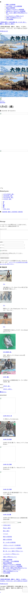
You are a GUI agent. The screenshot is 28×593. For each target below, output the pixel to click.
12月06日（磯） (7, 199)
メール (2, 245)
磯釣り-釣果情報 (10, 4)
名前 (1, 242)
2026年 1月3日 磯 (7, 514)
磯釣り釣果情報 (7, 539)
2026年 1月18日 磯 (7, 439)
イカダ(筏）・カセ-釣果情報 (14, 6)
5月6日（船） (7, 386)
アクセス (5, 533)
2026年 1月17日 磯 (7, 464)
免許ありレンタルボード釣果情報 (12, 548)
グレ (4, 284)
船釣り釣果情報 (10, 8)
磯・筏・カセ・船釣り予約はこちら (13, 551)
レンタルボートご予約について (15, 16)
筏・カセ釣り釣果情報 (9, 542)
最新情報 (4, 211)
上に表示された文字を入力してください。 (12, 253)
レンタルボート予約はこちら (11, 554)
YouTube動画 (9, 19)
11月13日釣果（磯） (8, 194)
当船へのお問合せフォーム (13, 17)
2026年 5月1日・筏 (7, 415)
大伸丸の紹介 (7, 525)
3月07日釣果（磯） (8, 197)
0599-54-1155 (4, 31)
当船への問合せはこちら (10, 556)
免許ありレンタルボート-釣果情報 (15, 11)
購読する (3, 392)
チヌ (4, 326)
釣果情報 (20, 211)
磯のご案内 (6, 531)
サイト (2, 247)
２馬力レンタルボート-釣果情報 (15, 9)
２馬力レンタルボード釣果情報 (12, 545)
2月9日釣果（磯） (8, 195)
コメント (3, 229)
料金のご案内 (7, 528)
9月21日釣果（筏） (7, 352)
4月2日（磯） (6, 377)
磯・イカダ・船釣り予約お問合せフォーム (15, 568)
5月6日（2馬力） (7, 389)
